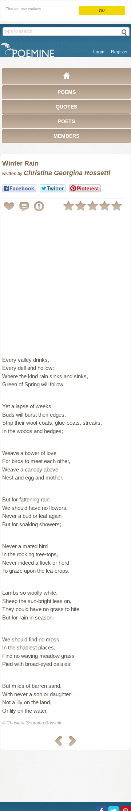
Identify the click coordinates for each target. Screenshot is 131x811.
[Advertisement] (65, 282)
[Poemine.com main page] (67, 77)
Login (98, 51)
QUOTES (66, 107)
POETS (66, 121)
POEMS (66, 92)
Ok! (102, 10)
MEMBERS (66, 136)
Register (119, 51)
